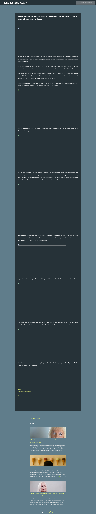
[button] (18, 24)
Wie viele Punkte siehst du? (36, 467)
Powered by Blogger (48, 512)
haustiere (20, 391)
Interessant (28, 391)
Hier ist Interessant (15, 2)
